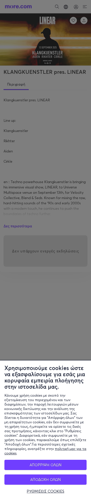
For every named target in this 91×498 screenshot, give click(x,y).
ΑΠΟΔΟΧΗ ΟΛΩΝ (45, 479)
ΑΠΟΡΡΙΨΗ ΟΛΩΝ (46, 464)
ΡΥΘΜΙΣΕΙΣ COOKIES (45, 491)
